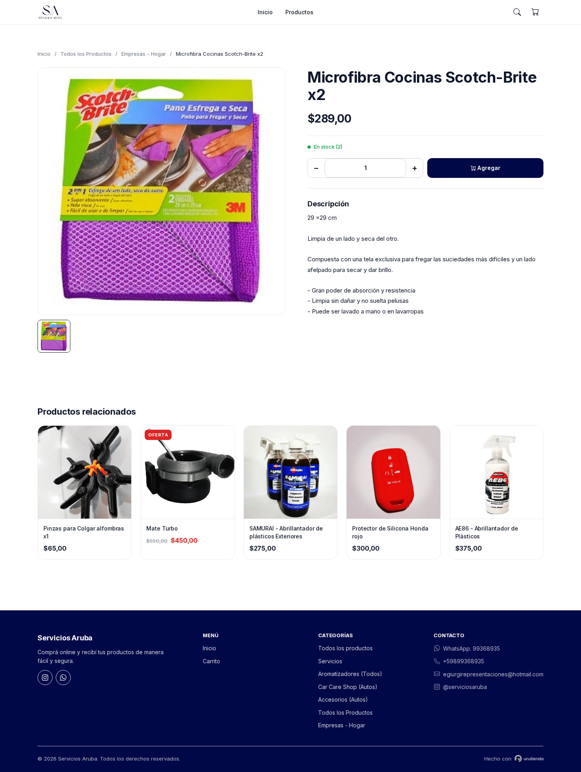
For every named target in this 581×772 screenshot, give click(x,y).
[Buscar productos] (517, 12)
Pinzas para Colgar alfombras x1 (83, 532)
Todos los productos (345, 648)
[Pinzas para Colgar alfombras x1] (84, 472)
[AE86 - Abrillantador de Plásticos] (496, 472)
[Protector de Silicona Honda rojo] (393, 472)
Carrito (211, 661)
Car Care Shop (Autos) (347, 686)
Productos (299, 12)
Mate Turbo (162, 528)
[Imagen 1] (54, 336)
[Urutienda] (529, 758)
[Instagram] (45, 677)
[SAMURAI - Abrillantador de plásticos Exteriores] (290, 472)
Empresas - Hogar (143, 54)
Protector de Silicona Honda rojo (390, 532)
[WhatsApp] (63, 677)
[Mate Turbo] (187, 472)
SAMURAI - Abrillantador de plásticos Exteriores (286, 532)
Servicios (330, 661)
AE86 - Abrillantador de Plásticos (486, 532)
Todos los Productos (85, 54)
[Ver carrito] (535, 12)
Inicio (265, 12)
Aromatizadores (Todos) (350, 673)
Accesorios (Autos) (343, 699)
